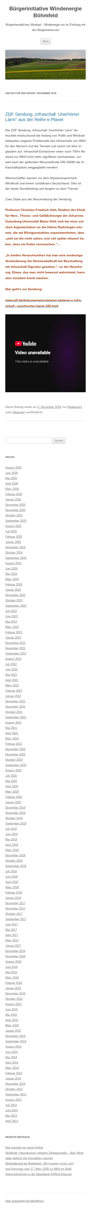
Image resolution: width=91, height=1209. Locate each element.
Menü (46, 41)
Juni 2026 (11, 473)
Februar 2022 (13, 690)
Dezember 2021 (15, 701)
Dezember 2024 (15, 547)
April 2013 (11, 1121)
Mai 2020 (11, 781)
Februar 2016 (13, 983)
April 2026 (11, 483)
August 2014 (13, 1046)
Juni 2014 (11, 1052)
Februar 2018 (13, 892)
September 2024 (15, 558)
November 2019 (15, 813)
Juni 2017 (11, 924)
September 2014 (15, 1041)
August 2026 (13, 467)
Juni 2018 (11, 876)
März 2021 (12, 738)
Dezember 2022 (15, 643)
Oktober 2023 (14, 600)
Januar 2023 (13, 637)
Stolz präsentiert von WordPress (24, 1201)
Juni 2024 (11, 568)
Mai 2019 (11, 839)
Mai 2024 (11, 574)
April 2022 (11, 680)
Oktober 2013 (14, 1089)
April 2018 (11, 882)
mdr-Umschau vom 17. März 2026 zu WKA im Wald (38, 1168)
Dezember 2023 (15, 595)
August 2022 (13, 659)
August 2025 (13, 526)
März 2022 (12, 685)
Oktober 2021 (14, 712)
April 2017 (11, 935)
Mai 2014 (11, 1057)
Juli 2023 (11, 611)
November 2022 (15, 648)
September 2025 (15, 520)
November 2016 (15, 956)
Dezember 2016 (15, 951)
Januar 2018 (13, 898)
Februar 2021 (13, 743)
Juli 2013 (11, 1105)
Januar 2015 (13, 1030)
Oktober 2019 (14, 818)
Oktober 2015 (14, 998)
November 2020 (15, 754)
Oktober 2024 (14, 552)
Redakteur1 (74, 407)
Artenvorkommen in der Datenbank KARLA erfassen (38, 1174)
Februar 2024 (13, 584)
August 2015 (13, 1004)
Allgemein (18, 412)
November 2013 (15, 1083)
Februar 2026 (13, 494)
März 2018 (12, 887)
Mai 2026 (11, 478)
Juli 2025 (11, 531)
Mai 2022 (11, 674)
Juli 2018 (11, 871)
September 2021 (15, 717)
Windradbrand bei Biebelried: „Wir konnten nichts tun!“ (39, 1163)
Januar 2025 (13, 542)
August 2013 (13, 1099)
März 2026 (12, 489)
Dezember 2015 (15, 993)
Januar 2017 (13, 945)
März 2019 (12, 850)
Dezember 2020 (15, 749)
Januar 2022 (13, 696)
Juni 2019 (11, 834)
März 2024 (12, 579)
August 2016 (13, 961)
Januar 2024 (13, 589)
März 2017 (12, 940)
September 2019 (15, 823)
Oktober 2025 (14, 515)
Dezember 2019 (15, 807)
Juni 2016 (11, 967)
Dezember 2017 (15, 903)
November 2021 (15, 706)
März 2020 (12, 791)
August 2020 (13, 770)
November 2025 (15, 510)
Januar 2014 (13, 1078)
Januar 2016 (13, 988)
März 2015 (12, 1025)
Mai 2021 (11, 728)
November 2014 (15, 1036)
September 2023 (15, 605)
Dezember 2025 (15, 504)
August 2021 (13, 722)
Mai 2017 (11, 929)
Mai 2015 (11, 1014)
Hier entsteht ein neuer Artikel (24, 1147)
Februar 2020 (13, 797)
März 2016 (12, 977)
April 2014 (11, 1062)
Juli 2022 (11, 664)
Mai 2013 (11, 1115)
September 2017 (15, 919)
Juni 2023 (11, 616)
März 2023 (12, 627)
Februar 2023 (13, 632)
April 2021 (11, 733)
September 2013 (15, 1094)
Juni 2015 (11, 1009)
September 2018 (15, 866)
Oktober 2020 (14, 759)
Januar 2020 (13, 802)
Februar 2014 (13, 1073)
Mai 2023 (11, 621)
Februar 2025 (13, 536)
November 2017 (15, 908)
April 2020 (11, 786)
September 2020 (15, 765)
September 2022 (15, 653)
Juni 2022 (11, 669)
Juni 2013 (11, 1110)
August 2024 (13, 563)
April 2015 (11, 1020)
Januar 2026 (13, 499)
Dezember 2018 (15, 855)
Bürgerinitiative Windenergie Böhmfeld (45, 12)
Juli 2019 (11, 828)
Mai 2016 (11, 972)
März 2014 (12, 1068)
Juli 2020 (11, 775)
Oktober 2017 (14, 913)
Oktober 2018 (14, 860)
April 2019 (11, 844)
